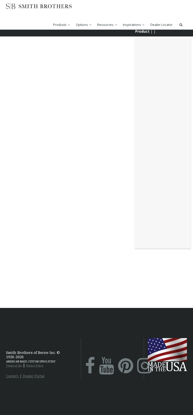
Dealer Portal (33, 376)
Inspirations (132, 24)
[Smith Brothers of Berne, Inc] (39, 9)
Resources (105, 24)
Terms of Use (14, 365)
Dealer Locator (161, 24)
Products (60, 24)
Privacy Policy (34, 365)
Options (82, 24)
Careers (12, 376)
